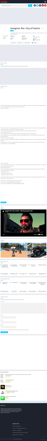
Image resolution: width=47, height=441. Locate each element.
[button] (30, 5)
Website (2, 324)
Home (11, 26)
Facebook (14, 42)
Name (2, 315)
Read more (3, 202)
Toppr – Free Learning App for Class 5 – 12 (20, 428)
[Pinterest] (45, 5)
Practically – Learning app (17, 430)
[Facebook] (35, 5)
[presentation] (1, 250)
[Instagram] (40, 5)
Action (14, 26)
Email (2, 320)
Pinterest (28, 42)
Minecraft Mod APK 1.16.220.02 (18, 434)
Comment (3, 301)
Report (5, 38)
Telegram (35, 42)
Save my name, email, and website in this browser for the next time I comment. (15, 329)
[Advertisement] (23, 16)
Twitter (21, 42)
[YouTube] (42, 5)
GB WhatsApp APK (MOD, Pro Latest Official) (20, 432)
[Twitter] (37, 5)
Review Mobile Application (17, 439)
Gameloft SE (12, 37)
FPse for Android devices (17, 426)
